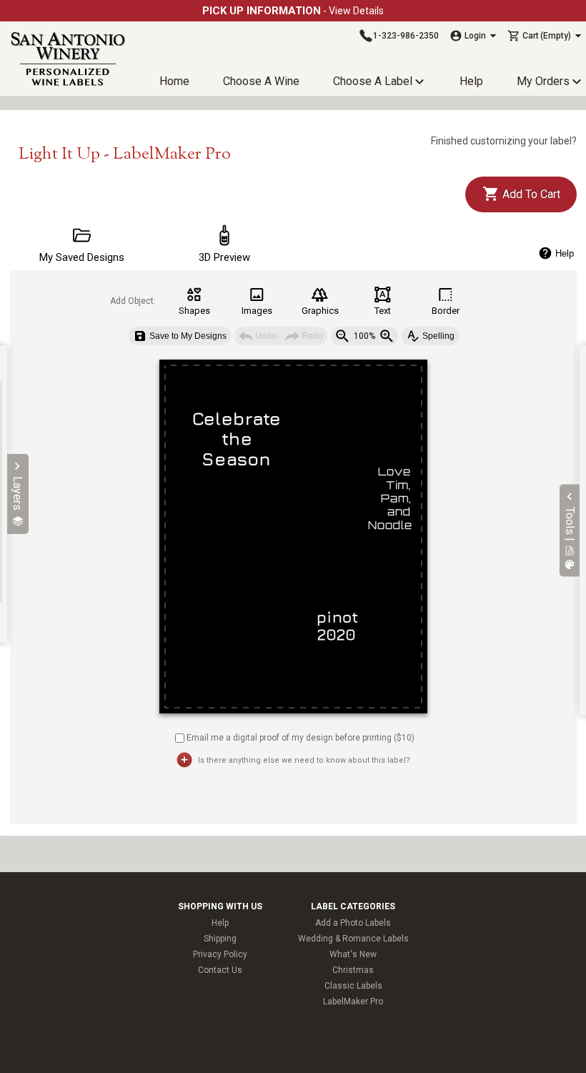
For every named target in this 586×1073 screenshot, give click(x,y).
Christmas (353, 970)
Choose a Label (372, 81)
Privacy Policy (220, 954)
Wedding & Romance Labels (353, 939)
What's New (353, 954)
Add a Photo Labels (353, 923)
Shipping (220, 939)
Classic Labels (353, 986)
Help (471, 81)
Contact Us (220, 970)
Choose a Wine (261, 81)
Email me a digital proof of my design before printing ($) (300, 737)
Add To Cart (530, 194)
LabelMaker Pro (353, 1002)
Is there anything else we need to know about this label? (304, 760)
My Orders (543, 81)
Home (174, 81)
